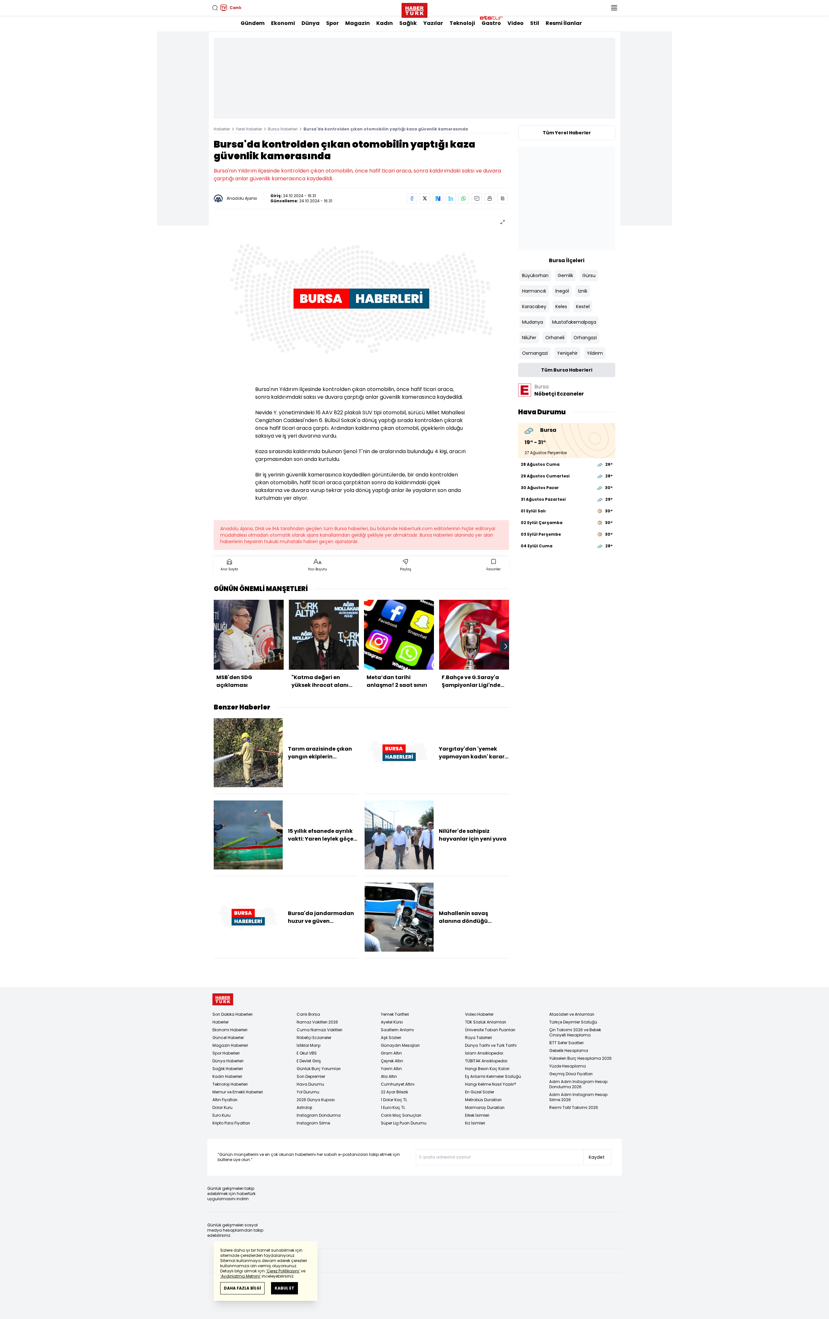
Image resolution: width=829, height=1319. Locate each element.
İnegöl (562, 291)
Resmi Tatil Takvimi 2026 (573, 1107)
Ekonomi (283, 23)
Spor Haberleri (226, 1053)
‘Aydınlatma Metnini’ (240, 1276)
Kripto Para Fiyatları (231, 1123)
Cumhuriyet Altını (397, 1084)
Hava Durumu (310, 1084)
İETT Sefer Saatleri (566, 1042)
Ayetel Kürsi (392, 1022)
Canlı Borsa (308, 1014)
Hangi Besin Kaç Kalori (487, 1068)
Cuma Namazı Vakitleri (319, 1030)
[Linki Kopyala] (502, 198)
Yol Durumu (308, 1092)
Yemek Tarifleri (395, 1014)
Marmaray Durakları (485, 1107)
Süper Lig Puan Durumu (403, 1123)
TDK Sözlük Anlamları (485, 1022)
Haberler (222, 129)
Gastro (491, 23)
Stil (534, 23)
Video (515, 23)
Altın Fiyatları (224, 1099)
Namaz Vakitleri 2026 (317, 1022)
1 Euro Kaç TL (393, 1107)
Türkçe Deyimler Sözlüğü (573, 1022)
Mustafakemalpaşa (574, 322)
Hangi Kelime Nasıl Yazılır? (490, 1084)
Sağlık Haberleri (227, 1068)
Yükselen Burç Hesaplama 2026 (580, 1058)
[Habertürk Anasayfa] (414, 9)
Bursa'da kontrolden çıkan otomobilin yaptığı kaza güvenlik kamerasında (385, 129)
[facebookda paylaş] (412, 198)
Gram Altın (391, 1053)
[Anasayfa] (222, 999)
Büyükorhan (535, 275)
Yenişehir (567, 353)
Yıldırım (595, 353)
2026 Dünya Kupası (316, 1099)
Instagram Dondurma (319, 1115)
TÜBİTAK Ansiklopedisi (486, 1061)
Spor (332, 23)
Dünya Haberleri (228, 1061)
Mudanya (532, 322)
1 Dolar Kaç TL (394, 1099)
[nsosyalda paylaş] (438, 198)
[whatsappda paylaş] (464, 198)
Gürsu (589, 275)
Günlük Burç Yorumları (319, 1068)
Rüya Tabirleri (478, 1037)
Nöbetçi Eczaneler (314, 1037)
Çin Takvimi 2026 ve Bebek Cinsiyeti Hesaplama (575, 1032)
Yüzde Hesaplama (567, 1066)
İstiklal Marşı (309, 1045)
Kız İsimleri (475, 1123)
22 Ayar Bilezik (394, 1092)
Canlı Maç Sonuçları (401, 1115)
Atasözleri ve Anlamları (571, 1014)
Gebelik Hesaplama (568, 1050)
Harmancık (534, 291)
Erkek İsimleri (477, 1115)
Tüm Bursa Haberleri (566, 370)
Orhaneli (554, 337)
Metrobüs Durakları (483, 1099)
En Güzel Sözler (479, 1092)
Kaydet (597, 1157)
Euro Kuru (221, 1115)
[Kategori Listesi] (614, 8)
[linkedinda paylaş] (451, 198)
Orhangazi (585, 337)
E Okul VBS (307, 1053)
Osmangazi (535, 353)
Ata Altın (389, 1076)
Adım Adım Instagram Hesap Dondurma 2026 (578, 1084)
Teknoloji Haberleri (230, 1084)
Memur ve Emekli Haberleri (237, 1092)
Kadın (384, 23)
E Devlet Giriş (309, 1061)
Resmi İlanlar (564, 23)
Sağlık (408, 23)
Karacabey (534, 306)
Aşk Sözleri (391, 1037)
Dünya (310, 23)
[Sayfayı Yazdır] (489, 198)
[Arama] (215, 8)
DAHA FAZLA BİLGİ (242, 1288)
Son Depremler (311, 1076)
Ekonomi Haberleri (229, 1030)
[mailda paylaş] (476, 198)
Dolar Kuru (222, 1107)
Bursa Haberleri (283, 129)
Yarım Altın (391, 1068)
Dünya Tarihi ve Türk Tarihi (491, 1045)
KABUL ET (284, 1288)
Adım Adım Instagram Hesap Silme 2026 (578, 1097)
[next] (506, 646)
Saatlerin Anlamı (397, 1030)
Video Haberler (479, 1014)
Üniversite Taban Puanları (490, 1030)
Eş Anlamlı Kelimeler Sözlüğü (493, 1076)
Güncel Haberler (228, 1037)
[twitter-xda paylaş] (425, 198)
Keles (561, 306)
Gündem (253, 23)
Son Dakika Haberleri (232, 1014)
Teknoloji (462, 23)
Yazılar (433, 23)
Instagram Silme (313, 1123)
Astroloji (304, 1107)
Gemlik (565, 275)
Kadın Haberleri (227, 1076)
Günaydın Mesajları (400, 1045)
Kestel (583, 306)
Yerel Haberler (249, 129)
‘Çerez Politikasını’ (283, 1271)
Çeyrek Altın (392, 1061)
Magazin (357, 23)
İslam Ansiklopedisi (484, 1053)
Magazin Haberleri (230, 1045)
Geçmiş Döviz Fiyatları (571, 1074)
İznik (582, 291)
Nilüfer (529, 337)
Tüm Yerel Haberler (567, 132)
